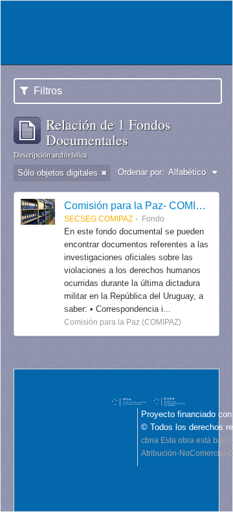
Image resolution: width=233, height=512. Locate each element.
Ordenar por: (141, 172)
